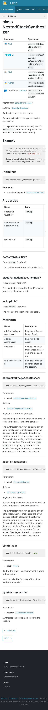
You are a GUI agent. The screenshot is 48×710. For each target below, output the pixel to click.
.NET (33, 9)
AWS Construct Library (14, 666)
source (22, 90)
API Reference (7, 9)
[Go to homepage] (8, 656)
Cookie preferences (29, 698)
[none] (1, 21)
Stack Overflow (11, 676)
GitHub (7, 686)
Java (27, 9)
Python (19, 9)
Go (39, 9)
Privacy (4, 698)
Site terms (14, 698)
